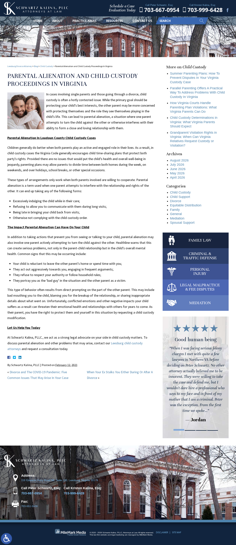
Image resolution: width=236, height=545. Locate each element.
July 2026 (177, 164)
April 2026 (177, 177)
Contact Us (142, 21)
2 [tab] (190, 430)
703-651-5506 (29, 506)
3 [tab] (201, 430)
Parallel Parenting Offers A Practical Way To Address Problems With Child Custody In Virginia (197, 92)
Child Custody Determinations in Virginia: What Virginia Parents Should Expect (193, 122)
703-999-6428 (74, 493)
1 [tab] (178, 430)
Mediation (177, 218)
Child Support (180, 197)
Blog (36, 66)
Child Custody (46, 66)
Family (175, 210)
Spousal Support (182, 222)
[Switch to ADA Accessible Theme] (6, 538)
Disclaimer (162, 532)
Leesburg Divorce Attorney (19, 66)
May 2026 (177, 173)
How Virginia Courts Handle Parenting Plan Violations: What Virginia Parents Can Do (193, 107)
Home (38, 21)
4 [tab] (212, 430)
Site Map (176, 532)
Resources (114, 21)
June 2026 (177, 169)
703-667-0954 (31, 493)
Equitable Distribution (185, 205)
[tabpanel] (196, 373)
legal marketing (117, 535)
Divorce (175, 201)
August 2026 (179, 160)
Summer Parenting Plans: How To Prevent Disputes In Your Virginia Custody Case (195, 78)
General (176, 214)
